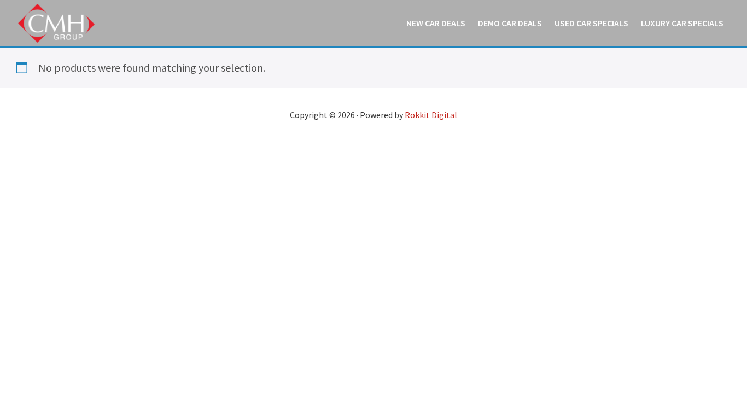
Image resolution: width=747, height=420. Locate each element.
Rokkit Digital (431, 114)
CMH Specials (56, 23)
